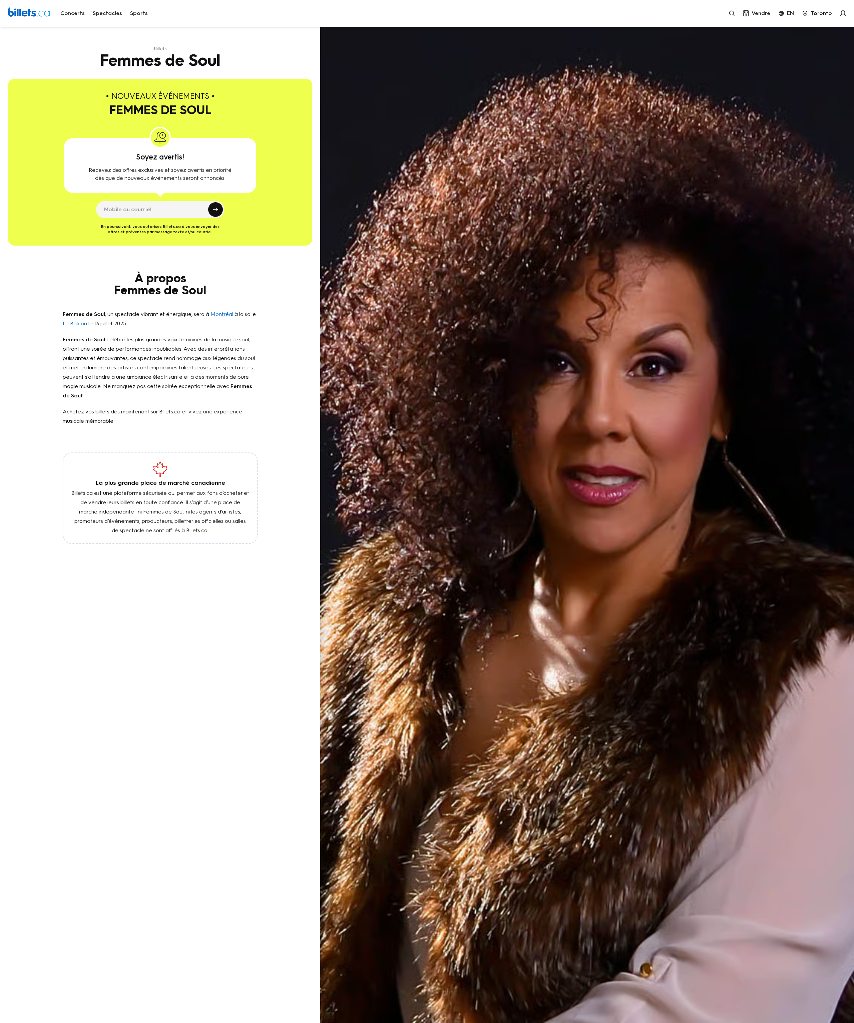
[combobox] (817, 13)
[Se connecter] (843, 13)
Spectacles (107, 13)
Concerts (72, 13)
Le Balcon (75, 323)
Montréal (221, 314)
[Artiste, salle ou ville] (732, 13)
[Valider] (215, 209)
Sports (139, 13)
